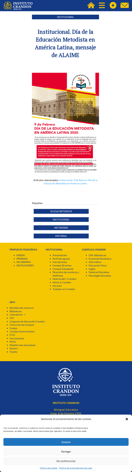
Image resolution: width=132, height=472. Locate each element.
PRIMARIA (22, 258)
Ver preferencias (66, 461)
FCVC (12, 334)
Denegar (66, 451)
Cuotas (13, 328)
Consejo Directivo (62, 265)
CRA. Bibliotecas (97, 255)
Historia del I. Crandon (64, 278)
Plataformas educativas (23, 345)
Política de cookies (48, 468)
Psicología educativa (100, 275)
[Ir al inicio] (17, 6)
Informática (95, 261)
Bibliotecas (16, 311)
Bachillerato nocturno (22, 307)
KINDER (20, 255)
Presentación (60, 255)
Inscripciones (60, 261)
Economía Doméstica (100, 258)
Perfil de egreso (61, 258)
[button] (127, 419)
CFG (12, 318)
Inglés (92, 268)
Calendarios (16, 314)
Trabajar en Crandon (64, 289)
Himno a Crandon (62, 282)
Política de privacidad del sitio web (75, 468)
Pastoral (61, 235)
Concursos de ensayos (22, 324)
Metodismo (61, 227)
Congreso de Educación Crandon (27, 321)
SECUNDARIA (23, 261)
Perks (13, 341)
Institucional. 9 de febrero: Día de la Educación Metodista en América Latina (70, 182)
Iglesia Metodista (61, 211)
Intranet (57, 285)
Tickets (13, 351)
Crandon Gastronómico (22, 331)
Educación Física (98, 265)
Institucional (65, 17)
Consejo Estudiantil (63, 268)
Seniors (14, 348)
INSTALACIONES (25, 265)
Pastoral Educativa (99, 272)
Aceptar (66, 442)
